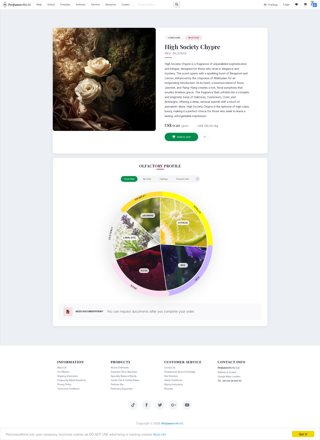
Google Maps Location (229, 376)
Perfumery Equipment (122, 388)
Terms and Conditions (68, 388)
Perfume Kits (117, 384)
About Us (61, 367)
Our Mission (63, 371)
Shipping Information (67, 376)
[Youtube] (187, 405)
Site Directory (171, 376)
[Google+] (173, 405)
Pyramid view (182, 179)
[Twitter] (160, 405)
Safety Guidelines (173, 380)
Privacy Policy (64, 384)
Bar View (147, 179)
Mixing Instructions (173, 384)
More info (159, 434)
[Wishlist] (296, 4)
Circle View (129, 179)
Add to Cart (184, 137)
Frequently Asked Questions (71, 380)
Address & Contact (227, 372)
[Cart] (305, 4)
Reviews (168, 388)
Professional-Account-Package (179, 371)
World (19, 4)
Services (95, 4)
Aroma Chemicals (120, 367)
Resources (111, 4)
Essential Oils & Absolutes (124, 371)
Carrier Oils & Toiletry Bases (125, 380)
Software (80, 4)
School (51, 4)
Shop (39, 4)
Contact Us (169, 367)
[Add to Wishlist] (204, 137)
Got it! (303, 434)
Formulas (65, 4)
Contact (126, 4)
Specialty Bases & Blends (123, 376)
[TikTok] (133, 405)
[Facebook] (146, 405)
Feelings (164, 179)
